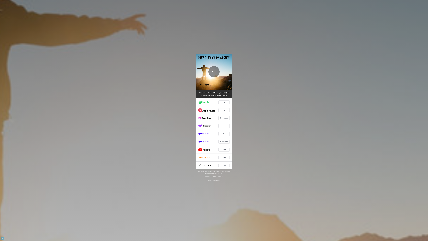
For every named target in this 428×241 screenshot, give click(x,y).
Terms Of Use (217, 174)
